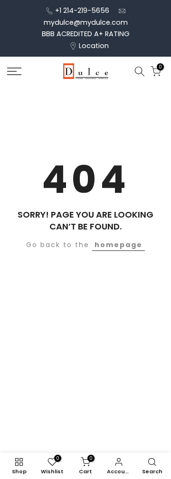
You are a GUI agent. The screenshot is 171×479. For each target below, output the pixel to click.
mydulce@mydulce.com (86, 22)
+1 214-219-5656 (82, 10)
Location (94, 45)
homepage (118, 244)
